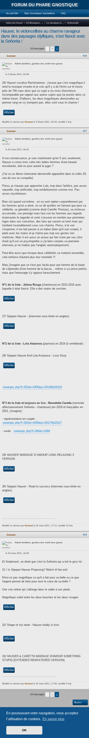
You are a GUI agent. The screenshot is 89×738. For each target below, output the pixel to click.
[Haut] (86, 124)
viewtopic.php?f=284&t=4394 (32, 431)
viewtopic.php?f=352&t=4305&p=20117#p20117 (32, 422)
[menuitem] (10, 13)
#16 (85, 55)
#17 (85, 131)
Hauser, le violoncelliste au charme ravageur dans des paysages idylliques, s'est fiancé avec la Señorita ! (43, 36)
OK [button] (24, 730)
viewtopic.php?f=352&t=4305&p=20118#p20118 (32, 387)
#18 (85, 534)
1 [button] (52, 49)
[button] (47, 48)
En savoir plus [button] (53, 719)
